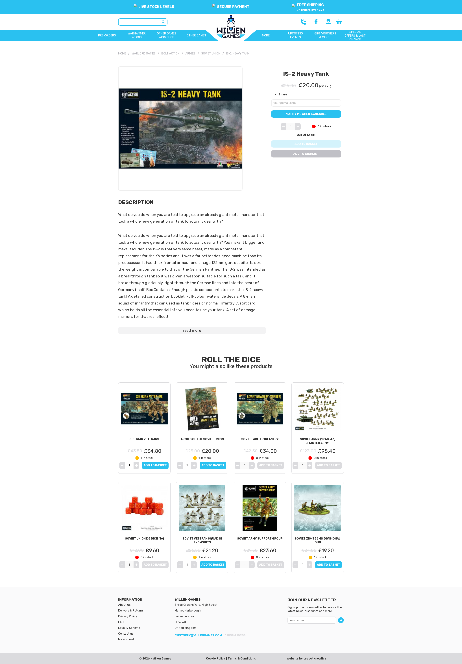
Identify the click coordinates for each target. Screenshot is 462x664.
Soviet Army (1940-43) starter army (317, 441)
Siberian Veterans (144, 439)
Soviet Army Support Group (260, 538)
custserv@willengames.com (198, 635)
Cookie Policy (215, 658)
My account (126, 639)
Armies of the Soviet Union (202, 439)
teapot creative (314, 658)
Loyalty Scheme (129, 628)
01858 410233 (235, 635)
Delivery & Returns (130, 610)
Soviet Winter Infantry (260, 439)
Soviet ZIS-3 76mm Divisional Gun (318, 540)
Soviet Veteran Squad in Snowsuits (202, 540)
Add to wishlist (306, 153)
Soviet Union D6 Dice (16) (144, 538)
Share (282, 94)
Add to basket (306, 144)
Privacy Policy (127, 616)
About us (124, 604)
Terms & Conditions (242, 658)
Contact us (125, 633)
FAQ (121, 622)
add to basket (155, 465)
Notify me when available (306, 113)
